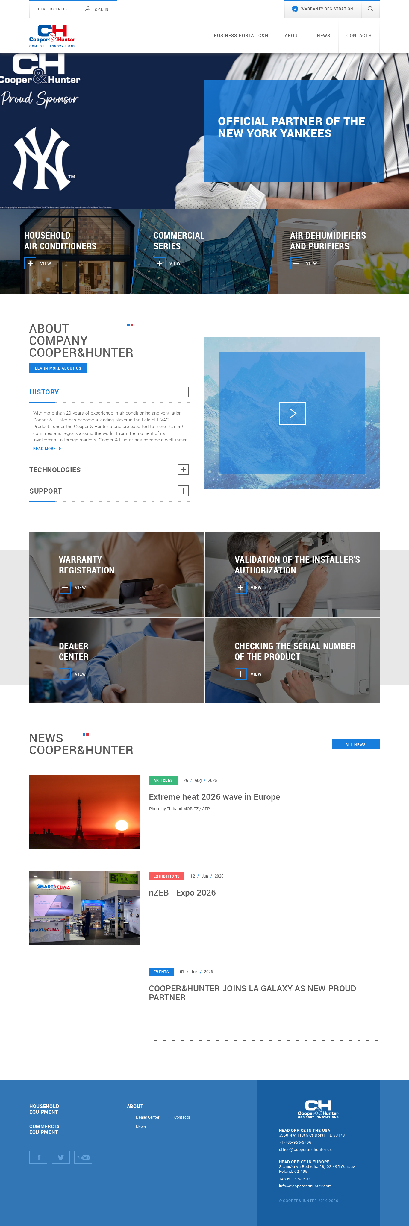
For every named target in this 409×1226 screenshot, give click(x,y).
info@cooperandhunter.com (305, 1186)
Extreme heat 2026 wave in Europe (214, 797)
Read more (44, 448)
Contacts (359, 35)
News (323, 35)
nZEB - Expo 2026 (182, 892)
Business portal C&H (241, 35)
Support (45, 490)
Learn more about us (58, 368)
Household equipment (44, 1109)
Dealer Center (147, 1117)
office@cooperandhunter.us (305, 1149)
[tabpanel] (204, 131)
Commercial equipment (45, 1129)
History (44, 391)
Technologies (55, 469)
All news (356, 744)
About (293, 35)
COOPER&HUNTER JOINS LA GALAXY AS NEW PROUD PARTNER (252, 993)
